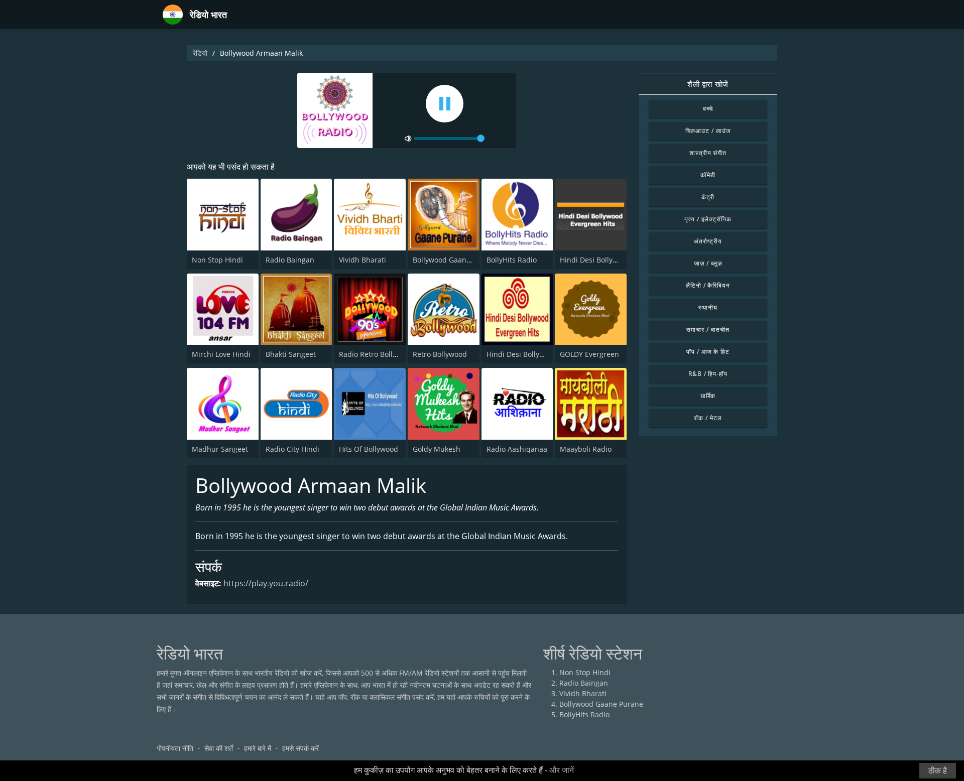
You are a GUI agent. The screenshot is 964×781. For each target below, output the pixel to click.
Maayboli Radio (586, 449)
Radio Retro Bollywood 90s (383, 354)
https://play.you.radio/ (265, 583)
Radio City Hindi (292, 449)
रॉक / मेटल (708, 418)
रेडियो (200, 53)
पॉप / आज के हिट (708, 351)
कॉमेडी (708, 175)
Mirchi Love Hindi (221, 354)
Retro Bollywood (440, 354)
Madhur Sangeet (220, 449)
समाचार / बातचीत (708, 329)
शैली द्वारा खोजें (708, 84)
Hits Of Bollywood (368, 449)
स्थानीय (707, 307)
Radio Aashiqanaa (517, 449)
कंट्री (708, 197)
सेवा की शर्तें (218, 748)
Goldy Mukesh (436, 449)
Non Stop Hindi (217, 260)
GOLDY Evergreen (589, 354)
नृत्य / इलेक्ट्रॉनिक (708, 219)
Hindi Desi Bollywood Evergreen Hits (621, 260)
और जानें (561, 770)
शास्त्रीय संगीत (708, 153)
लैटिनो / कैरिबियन (708, 285)
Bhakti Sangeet (291, 354)
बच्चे (708, 108)
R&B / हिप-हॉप (708, 373)
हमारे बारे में (257, 748)
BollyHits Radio (512, 260)
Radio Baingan (290, 260)
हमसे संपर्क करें (300, 748)
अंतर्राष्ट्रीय (708, 241)
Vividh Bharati (362, 260)
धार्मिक (708, 396)
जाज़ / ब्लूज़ (708, 263)
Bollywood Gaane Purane (455, 260)
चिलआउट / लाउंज (708, 130)
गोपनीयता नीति (175, 748)
